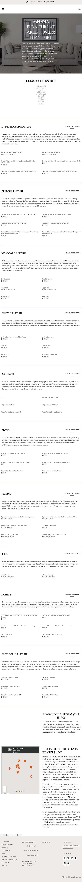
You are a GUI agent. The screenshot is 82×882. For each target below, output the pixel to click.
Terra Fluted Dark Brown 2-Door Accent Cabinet (57, 214)
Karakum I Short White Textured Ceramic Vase (56, 462)
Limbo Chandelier (6, 634)
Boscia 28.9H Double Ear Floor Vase (12, 471)
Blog (3, 854)
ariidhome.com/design (61, 825)
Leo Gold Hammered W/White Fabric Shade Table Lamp (18, 626)
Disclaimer (5, 863)
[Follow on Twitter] (72, 858)
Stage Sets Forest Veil (7, 405)
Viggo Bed (45, 287)
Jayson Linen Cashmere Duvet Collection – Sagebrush (18, 517)
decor (55, 438)
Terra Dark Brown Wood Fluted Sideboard (55, 223)
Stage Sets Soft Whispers (50, 405)
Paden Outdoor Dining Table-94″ (11, 695)
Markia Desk (46, 345)
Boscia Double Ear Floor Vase (51, 471)
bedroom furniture (58, 261)
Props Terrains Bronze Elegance (52, 412)
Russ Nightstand (47, 279)
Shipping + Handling (9, 857)
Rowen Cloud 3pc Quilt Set (9, 534)
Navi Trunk (45, 296)
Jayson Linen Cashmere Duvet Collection (14, 525)
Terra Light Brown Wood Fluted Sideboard (14, 223)
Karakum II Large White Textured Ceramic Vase (15, 462)
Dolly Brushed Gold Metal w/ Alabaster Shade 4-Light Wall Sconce (19, 616)
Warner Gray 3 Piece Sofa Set (51, 152)
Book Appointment (32, 855)
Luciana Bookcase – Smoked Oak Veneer (13, 337)
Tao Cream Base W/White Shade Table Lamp (55, 615)
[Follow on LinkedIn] (64, 864)
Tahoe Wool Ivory (47, 575)
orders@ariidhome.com (31, 850)
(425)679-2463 (31, 846)
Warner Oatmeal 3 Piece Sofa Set (11, 152)
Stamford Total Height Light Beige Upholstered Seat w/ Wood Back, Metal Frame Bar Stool (20, 232)
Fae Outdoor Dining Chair (50, 695)
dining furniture (48, 199)
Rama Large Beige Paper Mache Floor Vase (55, 453)
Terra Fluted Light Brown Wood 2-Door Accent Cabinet (18, 214)
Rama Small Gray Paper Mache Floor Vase (13, 453)
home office (38, 321)
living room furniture (44, 134)
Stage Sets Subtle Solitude (50, 397)
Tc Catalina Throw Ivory (49, 525)
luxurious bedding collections (49, 501)
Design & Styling (7, 845)
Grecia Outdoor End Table (50, 686)
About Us (5, 848)
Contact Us (6, 851)
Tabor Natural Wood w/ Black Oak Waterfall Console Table (19, 171)
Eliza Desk (4, 345)
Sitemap (4, 866)
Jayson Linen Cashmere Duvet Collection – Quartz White (59, 517)
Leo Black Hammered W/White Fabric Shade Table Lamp (59, 626)
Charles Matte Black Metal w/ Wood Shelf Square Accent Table (61, 161)
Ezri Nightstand (5, 279)
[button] (3, 9)
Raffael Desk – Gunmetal (49, 354)
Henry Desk (4, 354)
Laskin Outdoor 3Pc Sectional (10, 677)
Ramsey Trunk (5, 296)
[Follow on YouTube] (68, 864)
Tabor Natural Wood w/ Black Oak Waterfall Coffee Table (59, 171)
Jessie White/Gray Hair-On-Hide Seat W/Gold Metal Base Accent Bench (18, 162)
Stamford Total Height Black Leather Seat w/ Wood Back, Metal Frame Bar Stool (61, 232)
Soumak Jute (5, 575)
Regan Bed (4, 287)
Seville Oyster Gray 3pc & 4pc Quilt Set (54, 534)
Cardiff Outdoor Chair (49, 677)
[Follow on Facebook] (64, 858)
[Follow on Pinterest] (75, 858)
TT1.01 (3, 397)
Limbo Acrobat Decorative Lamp (52, 634)
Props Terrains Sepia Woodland (11, 412)
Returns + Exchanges (9, 860)
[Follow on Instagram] (68, 858)
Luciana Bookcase (47, 337)
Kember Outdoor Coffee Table (10, 686)
